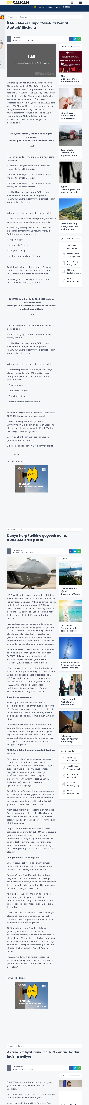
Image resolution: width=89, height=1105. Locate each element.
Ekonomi (21, 1046)
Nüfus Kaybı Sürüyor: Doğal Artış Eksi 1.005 (51, 7)
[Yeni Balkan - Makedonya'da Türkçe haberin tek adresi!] (18, 2)
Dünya (20, 529)
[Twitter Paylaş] (75, 39)
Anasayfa (11, 17)
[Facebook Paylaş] (71, 39)
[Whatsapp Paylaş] (79, 39)
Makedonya (22, 17)
